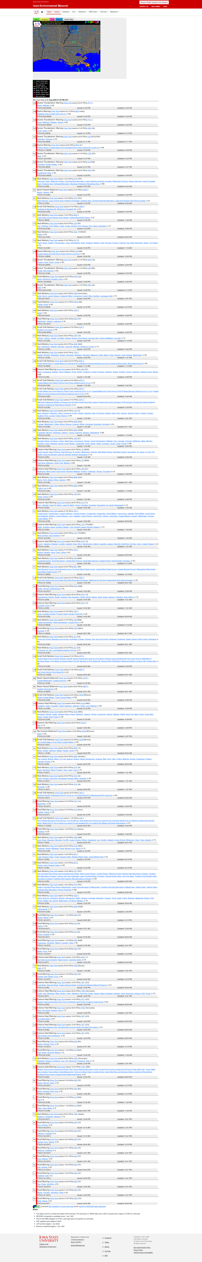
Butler (82, 424)
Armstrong (84, 346)
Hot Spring (100, 413)
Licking (46, 812)
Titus (65, 770)
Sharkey (55, 372)
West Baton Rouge (105, 452)
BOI (75, 854)
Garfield (61, 714)
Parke (71, 943)
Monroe (64, 416)
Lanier (39, 614)
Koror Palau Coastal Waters (63, 742)
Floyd (51, 226)
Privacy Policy (138, 1250)
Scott (66, 443)
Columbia (40, 605)
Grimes (39, 900)
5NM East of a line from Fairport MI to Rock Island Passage (111, 580)
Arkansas (53, 413)
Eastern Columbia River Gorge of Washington (54, 887)
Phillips (40, 488)
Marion (39, 105)
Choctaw (40, 424)
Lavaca (72, 840)
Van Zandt (46, 1010)
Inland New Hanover (90, 561)
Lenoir (39, 130)
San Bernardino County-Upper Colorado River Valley (78, 1027)
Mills (90, 296)
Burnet (122, 840)
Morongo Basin (52, 985)
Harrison (111, 597)
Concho (115, 243)
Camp (70, 770)
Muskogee (55, 355)
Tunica (71, 432)
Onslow (40, 262)
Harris (124, 898)
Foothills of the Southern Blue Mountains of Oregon (72, 879)
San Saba (130, 243)
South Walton (111, 513)
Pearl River (41, 463)
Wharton (62, 898)
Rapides (85, 505)
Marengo (125, 759)
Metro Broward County (45, 569)
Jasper (92, 443)
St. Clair (63, 759)
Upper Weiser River (96, 857)
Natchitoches (87, 544)
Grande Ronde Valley (113, 876)
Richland (69, 471)
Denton (63, 993)
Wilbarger (55, 848)
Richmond (46, 279)
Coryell (85, 296)
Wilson (84, 840)
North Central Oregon (88, 873)
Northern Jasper (80, 527)
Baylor (78, 848)
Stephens (68, 706)
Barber (39, 234)
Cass (75, 770)
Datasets (65, 11)
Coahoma (78, 432)
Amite (56, 463)
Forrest (123, 443)
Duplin (45, 130)
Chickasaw (41, 432)
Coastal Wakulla (124, 516)
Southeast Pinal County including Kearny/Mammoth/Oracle (59, 1074)
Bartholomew (55, 588)
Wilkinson (46, 122)
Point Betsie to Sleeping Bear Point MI (64, 661)
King (90, 226)
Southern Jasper (49, 527)
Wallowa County (115, 873)
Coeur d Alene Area (56, 200)
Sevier (39, 778)
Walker (59, 750)
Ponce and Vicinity (44, 639)
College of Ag (43, 1244)
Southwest (73, 639)
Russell (44, 759)
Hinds (74, 372)
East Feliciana (66, 452)
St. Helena (77, 452)
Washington (41, 321)
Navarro (57, 1116)
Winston (149, 441)
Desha (80, 413)
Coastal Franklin (79, 513)
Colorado (91, 898)
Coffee (63, 552)
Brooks (52, 614)
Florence (49, 139)
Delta (39, 296)
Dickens (74, 226)
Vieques (88, 639)
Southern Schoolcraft (45, 689)
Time (52, 19)
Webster (46, 105)
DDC (75, 232)
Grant (39, 413)
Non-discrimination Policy (142, 1247)
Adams (115, 372)
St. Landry (110, 505)
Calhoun (47, 338)
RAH (90, 170)
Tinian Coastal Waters (63, 697)
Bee (96, 338)
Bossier (151, 544)
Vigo (39, 1167)
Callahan (89, 243)
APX (81, 399)
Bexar (44, 840)
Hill (67, 1061)
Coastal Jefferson (66, 513)
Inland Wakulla (42, 516)
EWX (76, 837)
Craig (123, 355)
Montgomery (101, 441)
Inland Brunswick (58, 561)
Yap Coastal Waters (44, 742)
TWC (83, 1067)
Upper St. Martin (55, 505)
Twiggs (60, 122)
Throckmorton (59, 243)
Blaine (67, 714)
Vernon (78, 505)
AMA (75, 344)
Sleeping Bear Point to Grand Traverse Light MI (54, 658)
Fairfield (40, 812)
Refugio (40, 338)
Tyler (71, 527)
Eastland (63, 296)
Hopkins (54, 1010)
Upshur (82, 597)
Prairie (57, 416)
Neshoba (53, 443)
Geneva (40, 552)
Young (148, 993)
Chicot (45, 496)
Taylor (83, 243)
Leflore (61, 441)
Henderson (49, 1116)
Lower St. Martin (68, 505)
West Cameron (42, 535)
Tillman (94, 714)
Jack (44, 993)
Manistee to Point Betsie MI (90, 661)
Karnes (78, 840)
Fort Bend (72, 900)
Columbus (41, 164)
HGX (75, 895)
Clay (115, 441)
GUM (81, 695)
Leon (71, 516)
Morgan (40, 917)
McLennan (73, 1061)
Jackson (50, 321)
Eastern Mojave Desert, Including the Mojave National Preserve (82, 985)
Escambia (97, 424)
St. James (140, 452)
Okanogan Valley (43, 181)
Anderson (40, 1116)
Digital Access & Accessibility (143, 1252)
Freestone (81, 1061)
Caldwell (69, 544)
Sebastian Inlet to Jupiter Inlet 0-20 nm (51, 114)
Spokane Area (47, 184)
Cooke (39, 993)
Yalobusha (57, 432)
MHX (90, 128)
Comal (116, 840)
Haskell (51, 243)
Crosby (67, 226)
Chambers (54, 898)
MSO (75, 215)
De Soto (133, 544)
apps (165, 6)
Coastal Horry (73, 622)
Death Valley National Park (47, 1027)
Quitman (86, 432)
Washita (116, 714)
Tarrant (96, 993)
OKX (81, 793)
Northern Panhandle (72, 200)
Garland (131, 413)
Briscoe (85, 226)
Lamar (50, 296)
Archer (48, 848)
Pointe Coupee (42, 452)
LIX (82, 449)
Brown (146, 243)
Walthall (67, 463)
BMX (75, 748)
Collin (68, 993)
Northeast (112, 639)
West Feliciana (54, 452)
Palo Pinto (83, 993)
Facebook (107, 1238)
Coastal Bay (101, 513)
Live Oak (117, 338)
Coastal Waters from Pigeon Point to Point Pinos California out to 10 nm (63, 383)
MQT (81, 577)
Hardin (39, 527)
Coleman (122, 243)
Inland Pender (116, 561)
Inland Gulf (97, 516)
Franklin (122, 372)
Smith (87, 443)
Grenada (40, 441)
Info (73, 11)
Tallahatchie (94, 432)
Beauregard (119, 505)
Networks (81, 11)
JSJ (75, 636)
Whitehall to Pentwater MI (66, 209)
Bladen (54, 164)
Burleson (131, 898)
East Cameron (54, 535)
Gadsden (77, 516)
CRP (75, 335)
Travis (142, 840)
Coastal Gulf (91, 513)
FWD (76, 293)
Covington (106, 424)
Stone (56, 480)
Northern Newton (93, 527)
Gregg (105, 597)
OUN (75, 310)
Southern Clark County (94, 1002)
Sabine (96, 544)
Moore (39, 279)
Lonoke (52, 416)
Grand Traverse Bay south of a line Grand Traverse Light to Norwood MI (99, 658)
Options (59, 19)
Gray (39, 346)
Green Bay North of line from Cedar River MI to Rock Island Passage (62, 580)
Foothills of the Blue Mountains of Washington (118, 887)
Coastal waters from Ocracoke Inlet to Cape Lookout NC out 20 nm (74, 147)
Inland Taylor (150, 513)
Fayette (65, 750)
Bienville (117, 544)
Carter (82, 706)
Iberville (94, 452)
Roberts (54, 346)
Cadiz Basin (41, 985)
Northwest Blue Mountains (47, 889)
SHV (83, 541)
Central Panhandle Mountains (103, 200)
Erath (39, 968)
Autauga (99, 759)
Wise (57, 993)
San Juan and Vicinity (100, 639)
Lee (44, 488)
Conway (150, 413)
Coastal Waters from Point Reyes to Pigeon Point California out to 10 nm (64, 391)
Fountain (64, 943)
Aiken (39, 156)
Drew (114, 413)
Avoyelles (92, 505)
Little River (53, 778)
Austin (119, 898)
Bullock (50, 759)
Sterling (96, 243)
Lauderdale (80, 443)
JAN (82, 369)
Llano (39, 840)
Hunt (59, 1010)
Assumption (131, 452)
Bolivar (47, 441)
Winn (80, 544)
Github (106, 1247)
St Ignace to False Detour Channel (58, 405)
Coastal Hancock (59, 680)
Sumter (132, 759)
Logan (39, 313)
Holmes (87, 441)
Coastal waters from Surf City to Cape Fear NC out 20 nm (58, 254)
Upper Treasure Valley (62, 857)
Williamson (130, 840)
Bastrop (148, 840)
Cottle (62, 226)
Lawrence (57, 321)
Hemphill (60, 346)
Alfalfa (122, 714)
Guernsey (40, 631)
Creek (100, 355)
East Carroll (60, 471)
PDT (75, 871)
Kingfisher (41, 706)
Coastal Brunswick (44, 561)
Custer (45, 717)
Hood (123, 993)
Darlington (41, 139)
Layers (36, 19)
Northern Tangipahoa (79, 454)
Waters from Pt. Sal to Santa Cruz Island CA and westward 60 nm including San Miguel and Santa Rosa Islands (83, 823)
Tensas (99, 471)
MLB (77, 111)
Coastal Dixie (54, 513)
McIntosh (47, 355)
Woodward (41, 714)
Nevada (70, 778)
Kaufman (116, 993)
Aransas (91, 338)
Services (103, 11)
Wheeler (76, 346)
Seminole (78, 614)
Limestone (56, 1061)
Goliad (53, 338)
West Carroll (51, 471)
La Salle (61, 544)
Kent (79, 226)
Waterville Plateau (57, 181)
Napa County (63, 959)
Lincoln (128, 372)
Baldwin (54, 122)
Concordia (106, 471)
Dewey (39, 717)
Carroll (93, 441)
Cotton (47, 706)
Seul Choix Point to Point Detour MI (50, 672)
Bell (110, 296)
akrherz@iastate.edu (78, 1245)
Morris (39, 770)
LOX (80, 818)
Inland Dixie (121, 513)
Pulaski (143, 413)
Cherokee (86, 355)
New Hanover (48, 270)
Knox (73, 848)
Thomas (59, 614)
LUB (75, 223)
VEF (82, 982)
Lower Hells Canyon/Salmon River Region (53, 217)
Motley (56, 226)
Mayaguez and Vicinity (60, 639)
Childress (44, 226)
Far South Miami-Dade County (83, 569)
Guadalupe (92, 840)
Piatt (38, 1099)
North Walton (139, 513)
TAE (75, 511)
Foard (61, 848)
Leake (47, 443)
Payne (72, 714)
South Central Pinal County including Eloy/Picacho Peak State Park (119, 1069)
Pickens (149, 759)
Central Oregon (102, 873)
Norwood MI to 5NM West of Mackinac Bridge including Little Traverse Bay (128, 661)
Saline (137, 413)
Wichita (67, 848)
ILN (75, 809)
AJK (80, 327)
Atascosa (50, 840)
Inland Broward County (63, 569)
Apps (49, 11)
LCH (82, 502)
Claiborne (86, 372)
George (62, 480)
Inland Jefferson (62, 516)
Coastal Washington (44, 680)
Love (87, 706)
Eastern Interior (131, 639)
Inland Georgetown (60, 622)
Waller (78, 898)
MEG (75, 430)
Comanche (77, 296)
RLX (76, 801)
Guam (39, 733)
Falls (88, 1061)
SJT (75, 240)
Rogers (62, 355)
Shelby (39, 588)
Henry (53, 552)
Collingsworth (42, 909)
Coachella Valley (74, 959)
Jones (39, 122)
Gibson (39, 951)
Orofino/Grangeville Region (80, 217)
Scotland (54, 279)
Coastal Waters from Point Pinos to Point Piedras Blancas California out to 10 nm (122, 391)
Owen (52, 1083)
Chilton (119, 759)
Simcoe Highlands (64, 889)
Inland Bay (113, 516)
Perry (46, 416)
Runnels (108, 243)
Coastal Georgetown (44, 622)
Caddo (144, 544)
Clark (94, 413)
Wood (88, 597)
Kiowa (56, 717)
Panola (51, 597)
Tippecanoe (41, 943)
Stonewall (102, 226)
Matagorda (139, 898)
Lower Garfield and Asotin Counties (98, 181)
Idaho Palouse (42, 200)
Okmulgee (70, 355)
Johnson (46, 588)
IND (75, 319)
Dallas (60, 413)
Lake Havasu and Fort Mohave (48, 1035)
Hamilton (96, 296)
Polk (152, 898)
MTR (81, 380)
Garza (95, 226)
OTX (75, 179)
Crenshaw (89, 424)
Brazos (147, 898)
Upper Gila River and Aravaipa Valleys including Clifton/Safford (128, 1072)
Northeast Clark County (77, 1002)
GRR (85, 189)
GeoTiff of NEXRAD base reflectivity (92, 1206)
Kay (132, 714)
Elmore (47, 761)
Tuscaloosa (140, 759)
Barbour (70, 759)
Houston (47, 552)
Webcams (114, 11)
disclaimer (156, 6)
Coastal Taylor (42, 513)
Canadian (54, 706)
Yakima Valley (152, 887)
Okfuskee (78, 355)
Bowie (53, 770)
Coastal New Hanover (74, 561)
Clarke (56, 424)
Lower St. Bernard (64, 454)
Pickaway (40, 831)
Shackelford (75, 243)
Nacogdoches (42, 597)
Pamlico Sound (43, 147)
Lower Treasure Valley (45, 857)
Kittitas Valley (141, 887)
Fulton (39, 1108)
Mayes (106, 355)
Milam (70, 296)
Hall (38, 226)
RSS (106, 1256)
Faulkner (40, 416)
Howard (46, 778)
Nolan (45, 243)
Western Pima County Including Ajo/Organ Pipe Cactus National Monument (65, 1069)
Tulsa (111, 355)
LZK (75, 410)
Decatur (71, 614)
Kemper (61, 443)
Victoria (102, 338)
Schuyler (50, 1052)
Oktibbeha (136, 441)
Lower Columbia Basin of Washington (86, 887)
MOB (75, 421)
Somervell (130, 993)
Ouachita (87, 413)
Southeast (121, 639)
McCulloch (139, 243)
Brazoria (46, 898)
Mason (39, 192)
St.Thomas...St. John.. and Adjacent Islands (53, 650)
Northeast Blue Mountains (74, 181)
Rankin (79, 372)
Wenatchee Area (93, 184)
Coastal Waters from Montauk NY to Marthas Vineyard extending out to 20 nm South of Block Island (90, 363)
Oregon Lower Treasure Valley (48, 865)
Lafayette (45, 505)
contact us (143, 6)
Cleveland (67, 413)
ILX (75, 1050)
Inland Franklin (86, 516)
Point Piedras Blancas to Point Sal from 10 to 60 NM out (58, 820)
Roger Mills (149, 714)
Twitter (106, 1242)
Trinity (114, 898)
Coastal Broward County (127, 569)
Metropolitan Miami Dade (146, 569)
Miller (76, 778)
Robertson (41, 1061)
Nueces (74, 338)
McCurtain (41, 787)
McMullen (109, 338)
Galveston (100, 898)
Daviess (40, 976)
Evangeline (101, 505)
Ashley (39, 496)
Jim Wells (60, 338)
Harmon (109, 714)
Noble (141, 714)
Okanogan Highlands (78, 184)
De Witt (65, 840)
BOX (81, 361)
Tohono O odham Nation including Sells (89, 1072)
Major (136, 714)
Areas (56, 11)
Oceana (46, 192)
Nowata (129, 355)
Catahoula (92, 471)
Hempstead (62, 778)
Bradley (108, 413)
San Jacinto (53, 900)
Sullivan (45, 1125)
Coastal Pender (104, 561)
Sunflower (54, 441)
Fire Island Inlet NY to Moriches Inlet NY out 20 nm (93, 795)
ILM (89, 136)
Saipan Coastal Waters (45, 697)
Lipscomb (68, 346)
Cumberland (41, 173)
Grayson (56, 296)
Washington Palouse (120, 181)
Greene (50, 480)
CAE (89, 153)
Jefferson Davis (146, 372)
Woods (48, 714)
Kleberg (68, 338)
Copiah (94, 372)
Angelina (63, 597)
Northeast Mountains (61, 184)
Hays (137, 840)
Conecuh (75, 424)
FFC (89, 103)
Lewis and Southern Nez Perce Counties (130, 200)
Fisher (39, 243)
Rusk (126, 597)
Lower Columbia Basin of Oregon (92, 876)
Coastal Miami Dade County (106, 569)
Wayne (39, 480)
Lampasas (104, 296)
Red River (125, 544)
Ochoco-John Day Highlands (68, 876)
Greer (51, 717)
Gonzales (58, 840)
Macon (56, 759)
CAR (85, 678)
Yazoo (61, 372)
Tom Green (154, 243)
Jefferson (108, 372)
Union (139, 544)
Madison (67, 372)
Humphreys (78, 441)
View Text (67, 103)
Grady (65, 614)
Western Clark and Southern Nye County (52, 1002)
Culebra (81, 639)
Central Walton (42, 518)
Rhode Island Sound (44, 363)
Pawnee (117, 355)
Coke (102, 243)
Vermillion (50, 943)
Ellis (143, 993)
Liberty (39, 898)
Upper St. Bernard (49, 454)
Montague (51, 993)
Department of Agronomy (47, 1247)
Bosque (48, 1061)
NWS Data (93, 11)
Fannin (44, 296)
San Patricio (82, 338)
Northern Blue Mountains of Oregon (135, 873)
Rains (39, 1010)
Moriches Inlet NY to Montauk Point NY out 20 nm (55, 795)
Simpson (101, 372)
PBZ (76, 628)
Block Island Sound (135, 363)
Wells (39, 1201)
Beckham (79, 714)
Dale (58, 552)
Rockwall (109, 993)
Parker (90, 993)
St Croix (73, 650)
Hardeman (41, 848)
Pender (48, 164)
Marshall (93, 706)
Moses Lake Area (135, 181)
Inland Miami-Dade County (47, 572)
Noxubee (40, 443)
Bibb (104, 759)
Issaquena (47, 372)
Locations (44, 19)
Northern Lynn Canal (44, 329)
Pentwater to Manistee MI (46, 209)
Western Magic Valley (80, 857)
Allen (39, 505)
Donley (91, 346)
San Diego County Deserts (47, 959)
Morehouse (41, 471)
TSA (75, 352)
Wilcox (62, 424)
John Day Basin (128, 876)
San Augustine (73, 597)
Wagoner (94, 355)
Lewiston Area (85, 200)
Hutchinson (45, 346)
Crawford (48, 1133)
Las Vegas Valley (43, 1019)
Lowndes (121, 441)
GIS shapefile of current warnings (61, 1206)
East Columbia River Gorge (47, 873)
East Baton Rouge (119, 452)
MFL (75, 566)
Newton (72, 443)
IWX (75, 1198)
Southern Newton (62, 527)
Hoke (49, 173)
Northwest (152, 639)
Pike (118, 413)
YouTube (107, 1251)
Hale (113, 759)
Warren (39, 372)
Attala (143, 441)
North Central (143, 639)
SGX (83, 957)
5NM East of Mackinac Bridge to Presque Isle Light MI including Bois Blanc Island (67, 402)
